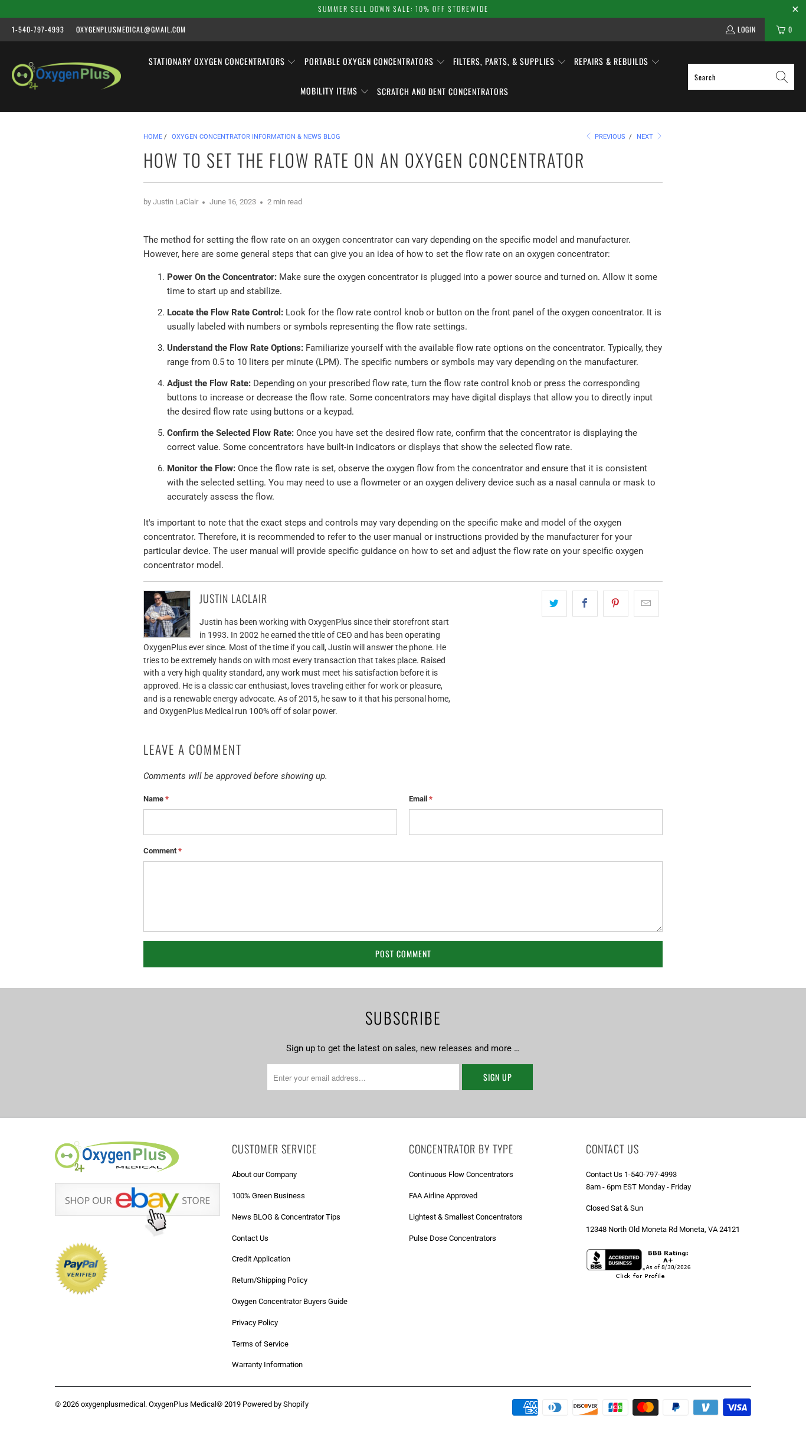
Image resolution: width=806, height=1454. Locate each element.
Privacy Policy (255, 1322)
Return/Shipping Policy (269, 1280)
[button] (223, 62)
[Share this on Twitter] (554, 604)
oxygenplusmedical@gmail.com (131, 29)
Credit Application (261, 1258)
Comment (162, 850)
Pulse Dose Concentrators (452, 1238)
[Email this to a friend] (646, 604)
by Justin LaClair (170, 201)
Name (156, 798)
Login (747, 29)
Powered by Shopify (276, 1404)
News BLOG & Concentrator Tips (286, 1216)
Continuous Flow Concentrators (461, 1174)
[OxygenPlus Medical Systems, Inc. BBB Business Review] (642, 1280)
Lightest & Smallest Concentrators (466, 1216)
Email (421, 798)
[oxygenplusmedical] (66, 76)
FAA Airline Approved (443, 1195)
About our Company (264, 1174)
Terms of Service (260, 1343)
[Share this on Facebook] (585, 604)
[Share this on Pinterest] (615, 604)
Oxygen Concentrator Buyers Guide (290, 1301)
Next (646, 137)
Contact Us (250, 1238)
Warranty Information (267, 1364)
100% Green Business (268, 1195)
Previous (609, 137)
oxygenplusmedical (113, 1404)
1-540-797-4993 (38, 29)
